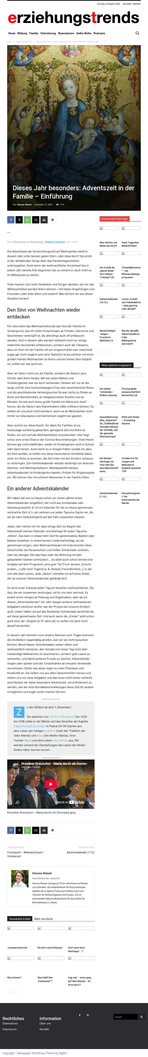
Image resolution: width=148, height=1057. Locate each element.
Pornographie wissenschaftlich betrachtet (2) (131, 392)
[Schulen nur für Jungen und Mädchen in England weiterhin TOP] (131, 448)
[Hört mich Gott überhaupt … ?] (81, 935)
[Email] (35, 219)
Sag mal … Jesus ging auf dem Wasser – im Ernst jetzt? (79, 981)
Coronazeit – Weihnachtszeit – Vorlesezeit (26, 854)
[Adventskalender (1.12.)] (109, 483)
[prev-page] (9, 992)
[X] (19, 219)
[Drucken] (44, 219)
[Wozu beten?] (20, 965)
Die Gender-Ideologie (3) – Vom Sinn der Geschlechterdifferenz (109, 465)
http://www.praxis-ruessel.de (46, 878)
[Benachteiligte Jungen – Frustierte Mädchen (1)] (109, 321)
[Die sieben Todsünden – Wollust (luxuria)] (109, 379)
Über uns (45, 1023)
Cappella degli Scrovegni (30, 726)
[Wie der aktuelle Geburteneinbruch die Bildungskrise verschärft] (131, 321)
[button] (137, 33)
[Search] (141, 1017)
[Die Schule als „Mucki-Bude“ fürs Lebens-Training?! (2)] (109, 258)
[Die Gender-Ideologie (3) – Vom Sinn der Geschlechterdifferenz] (109, 448)
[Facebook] (10, 219)
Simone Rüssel (24, 204)
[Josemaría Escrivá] (20, 935)
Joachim (50, 731)
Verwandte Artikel (19, 918)
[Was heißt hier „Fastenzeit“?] (51, 965)
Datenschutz (10, 1023)
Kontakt (44, 1029)
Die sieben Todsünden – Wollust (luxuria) (108, 392)
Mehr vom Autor (43, 918)
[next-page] (15, 992)
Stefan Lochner (55, 242)
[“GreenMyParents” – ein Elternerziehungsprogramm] (131, 258)
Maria (27, 740)
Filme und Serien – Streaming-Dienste (130, 420)
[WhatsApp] (27, 219)
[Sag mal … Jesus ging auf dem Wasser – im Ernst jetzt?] (81, 965)
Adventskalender (24, 41)
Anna (40, 735)
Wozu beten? (14, 977)
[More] (52, 219)
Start (9, 41)
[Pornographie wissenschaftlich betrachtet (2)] (131, 379)
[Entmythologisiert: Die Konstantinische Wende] (131, 483)
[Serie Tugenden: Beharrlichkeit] (131, 233)
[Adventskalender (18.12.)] (109, 289)
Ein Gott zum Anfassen (50, 947)
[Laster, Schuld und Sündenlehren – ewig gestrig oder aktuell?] (131, 289)
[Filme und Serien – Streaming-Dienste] (131, 407)
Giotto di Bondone (61, 716)
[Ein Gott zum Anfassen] (51, 935)
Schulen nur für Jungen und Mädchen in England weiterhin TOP (131, 465)
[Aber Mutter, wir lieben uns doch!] (109, 233)
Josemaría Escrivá (17, 947)
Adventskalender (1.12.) (81, 852)
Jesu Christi (60, 740)
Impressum (10, 1029)
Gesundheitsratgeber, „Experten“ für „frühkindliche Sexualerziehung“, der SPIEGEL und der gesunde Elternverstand (109, 427)
